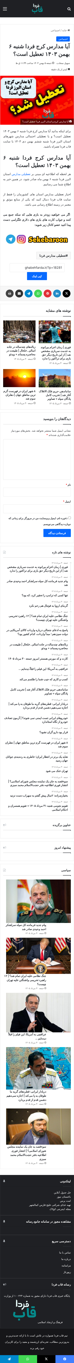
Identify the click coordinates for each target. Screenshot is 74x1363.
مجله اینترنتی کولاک (60, 1209)
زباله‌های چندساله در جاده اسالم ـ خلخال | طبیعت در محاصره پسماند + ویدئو (21, 350)
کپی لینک (37, 276)
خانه (64, 30)
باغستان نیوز (64, 1196)
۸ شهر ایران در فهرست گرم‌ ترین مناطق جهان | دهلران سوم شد (19, 394)
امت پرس (65, 1200)
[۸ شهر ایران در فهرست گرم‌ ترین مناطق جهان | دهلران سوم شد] (19, 378)
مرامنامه (66, 1265)
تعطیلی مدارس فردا (52, 255)
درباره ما (66, 1259)
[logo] (37, 9)
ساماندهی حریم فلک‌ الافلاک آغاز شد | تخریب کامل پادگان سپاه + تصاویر (55, 394)
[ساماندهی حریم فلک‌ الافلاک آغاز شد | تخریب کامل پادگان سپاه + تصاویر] (55, 378)
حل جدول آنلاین (62, 1192)
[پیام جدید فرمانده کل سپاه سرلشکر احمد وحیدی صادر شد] (38, 901)
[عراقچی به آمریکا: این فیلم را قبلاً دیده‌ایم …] (38, 1012)
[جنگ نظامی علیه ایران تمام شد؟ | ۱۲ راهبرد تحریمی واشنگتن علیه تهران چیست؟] (38, 956)
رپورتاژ (67, 1271)
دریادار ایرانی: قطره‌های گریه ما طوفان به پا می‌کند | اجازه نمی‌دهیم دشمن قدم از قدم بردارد (26, 1095)
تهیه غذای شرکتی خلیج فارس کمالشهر (50, 1204)
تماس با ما (65, 1252)
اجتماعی (55, 30)
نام (68, 484)
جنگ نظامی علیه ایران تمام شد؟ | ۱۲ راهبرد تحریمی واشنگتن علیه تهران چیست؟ (25, 980)
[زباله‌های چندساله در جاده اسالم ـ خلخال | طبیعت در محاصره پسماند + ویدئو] (19, 331)
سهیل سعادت (63, 63)
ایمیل (67, 501)
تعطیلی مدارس (21, 174)
